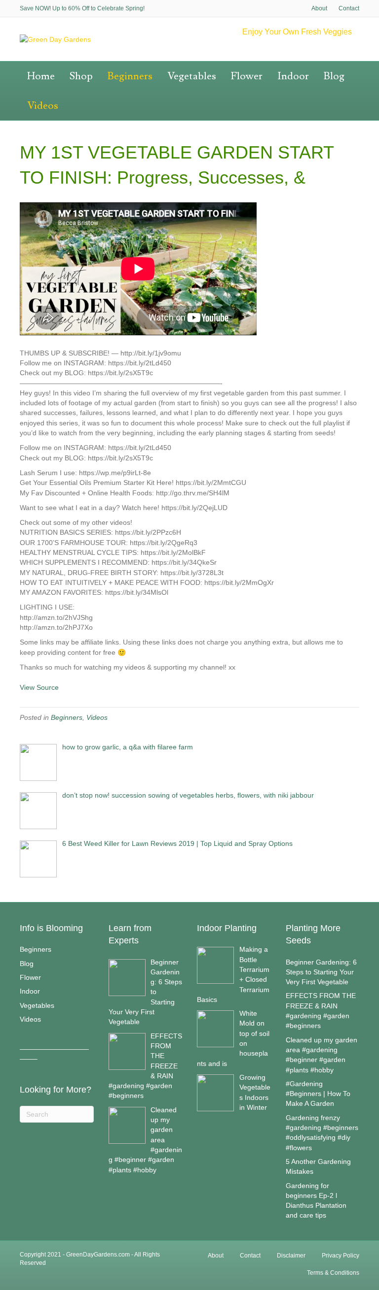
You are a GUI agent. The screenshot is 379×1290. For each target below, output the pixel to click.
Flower (247, 76)
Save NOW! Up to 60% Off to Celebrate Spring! (82, 8)
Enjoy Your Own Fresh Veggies (297, 32)
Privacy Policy (340, 1255)
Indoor (293, 76)
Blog (334, 76)
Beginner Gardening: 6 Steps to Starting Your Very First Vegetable (321, 972)
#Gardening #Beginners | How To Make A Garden (318, 1094)
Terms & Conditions (333, 1272)
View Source (39, 687)
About (319, 8)
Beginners (130, 76)
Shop (81, 76)
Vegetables (191, 76)
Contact (349, 8)
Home (41, 76)
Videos (42, 105)
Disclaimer (291, 1255)
